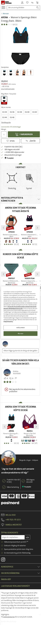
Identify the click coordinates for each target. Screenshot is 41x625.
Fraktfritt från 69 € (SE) (13, 147)
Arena (4, 17)
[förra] (3, 227)
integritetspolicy (8, 321)
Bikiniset (6, 14)
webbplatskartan (9, 617)
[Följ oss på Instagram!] (5, 560)
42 (34, 112)
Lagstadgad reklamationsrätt (15, 586)
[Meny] (3, 7)
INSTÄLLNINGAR (20, 327)
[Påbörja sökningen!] (37, 7)
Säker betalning (13, 487)
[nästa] (37, 227)
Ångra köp (6, 579)
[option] (20, 45)
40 (27, 112)
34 (4, 112)
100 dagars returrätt (12, 149)
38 (19, 112)
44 (4, 117)
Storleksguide (6, 122)
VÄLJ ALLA (20, 333)
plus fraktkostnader (8, 89)
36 (12, 112)
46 (12, 117)
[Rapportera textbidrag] (15, 378)
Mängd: (3, 129)
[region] (20, 312)
